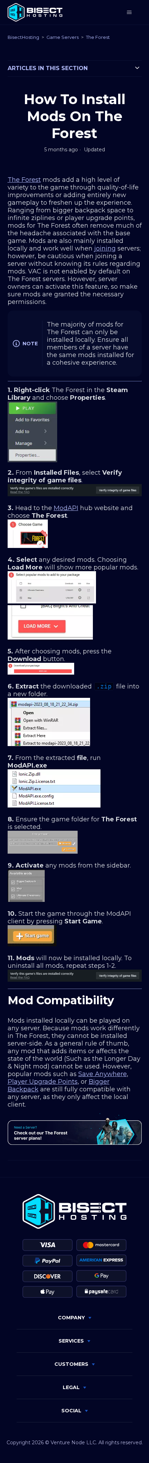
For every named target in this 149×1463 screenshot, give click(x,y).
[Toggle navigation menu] (129, 12)
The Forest (98, 37)
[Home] (35, 12)
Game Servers (62, 37)
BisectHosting (23, 37)
